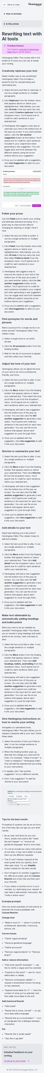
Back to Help (13, 4)
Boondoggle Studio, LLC (27, 1070)
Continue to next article (15, 1061)
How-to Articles (14, 14)
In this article (12, 24)
